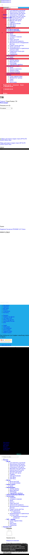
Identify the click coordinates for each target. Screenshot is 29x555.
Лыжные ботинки (15, 72)
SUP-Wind (13, 25)
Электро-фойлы (14, 60)
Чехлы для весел (15, 47)
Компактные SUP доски (17, 17)
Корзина (5, 315)
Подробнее (13, 549)
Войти (5, 14)
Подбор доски (7, 85)
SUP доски (6, 327)
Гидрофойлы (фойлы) (16, 64)
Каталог (5, 460)
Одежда (8, 75)
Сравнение (16, 85)
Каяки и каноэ (10, 55)
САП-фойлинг (7, 328)
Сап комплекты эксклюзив (17, 10)
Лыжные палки (14, 70)
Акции (22, 85)
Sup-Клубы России (8, 321)
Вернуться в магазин (12, 540)
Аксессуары (10, 32)
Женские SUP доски (16, 19)
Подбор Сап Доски (8, 317)
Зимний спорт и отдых (13, 66)
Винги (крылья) (14, 61)
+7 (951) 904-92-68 (5, 345)
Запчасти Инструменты (17, 41)
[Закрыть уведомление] (26, 545)
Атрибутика (13, 525)
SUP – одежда (10, 519)
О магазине (6, 311)
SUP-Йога (13, 26)
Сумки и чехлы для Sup (17, 45)
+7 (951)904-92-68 (8, 86)
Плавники (13, 35)
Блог (4, 322)
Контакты (6, 312)
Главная (2, 101)
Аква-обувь (13, 523)
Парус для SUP (14, 39)
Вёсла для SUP (14, 29)
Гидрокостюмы (7, 331)
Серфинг (12, 22)
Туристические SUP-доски (17, 13)
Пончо (11, 80)
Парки (11, 79)
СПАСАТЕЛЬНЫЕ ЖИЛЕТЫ (15, 494)
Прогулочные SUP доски (17, 12)
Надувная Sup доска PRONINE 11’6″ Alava (12, 229)
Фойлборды (13, 63)
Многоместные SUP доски (17, 16)
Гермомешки (13, 54)
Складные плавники (16, 36)
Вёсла (8, 28)
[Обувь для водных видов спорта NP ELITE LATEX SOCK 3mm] (14, 140)
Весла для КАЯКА (15, 31)
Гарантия (6, 307)
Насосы (12, 38)
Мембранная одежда (16, 77)
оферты (18, 454)
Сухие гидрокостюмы (16, 76)
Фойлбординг (10, 58)
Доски (8, 9)
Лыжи (11, 67)
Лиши (11, 34)
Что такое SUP (7, 318)
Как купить (6, 305)
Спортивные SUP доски (17, 15)
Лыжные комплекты (16, 69)
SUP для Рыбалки (15, 23)
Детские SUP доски (15, 20)
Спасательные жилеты (13, 73)
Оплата (5, 309)
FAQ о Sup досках (8, 319)
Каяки (11, 57)
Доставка (6, 308)
